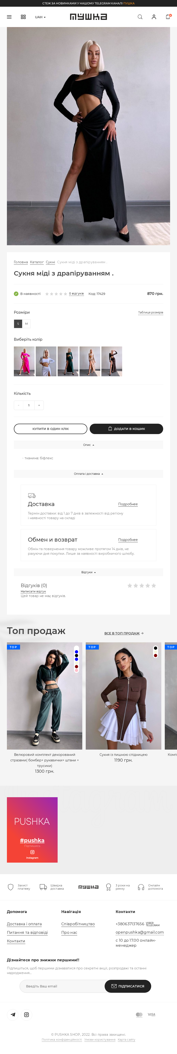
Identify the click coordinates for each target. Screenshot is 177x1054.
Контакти (16, 941)
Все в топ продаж (122, 633)
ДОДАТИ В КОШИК (129, 429)
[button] (82, 239)
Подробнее (128, 504)
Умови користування (99, 1039)
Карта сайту (127, 1039)
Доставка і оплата (24, 924)
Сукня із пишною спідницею (124, 755)
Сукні (50, 262)
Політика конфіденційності (62, 1039)
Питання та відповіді (27, 932)
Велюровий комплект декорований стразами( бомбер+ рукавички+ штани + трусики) (44, 760)
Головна (21, 262)
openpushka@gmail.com (140, 932)
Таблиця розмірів (150, 312)
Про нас (69, 932)
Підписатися (131, 986)
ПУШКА (129, 3)
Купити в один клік (50, 429)
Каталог (37, 262)
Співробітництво (78, 924)
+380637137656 (130, 924)
